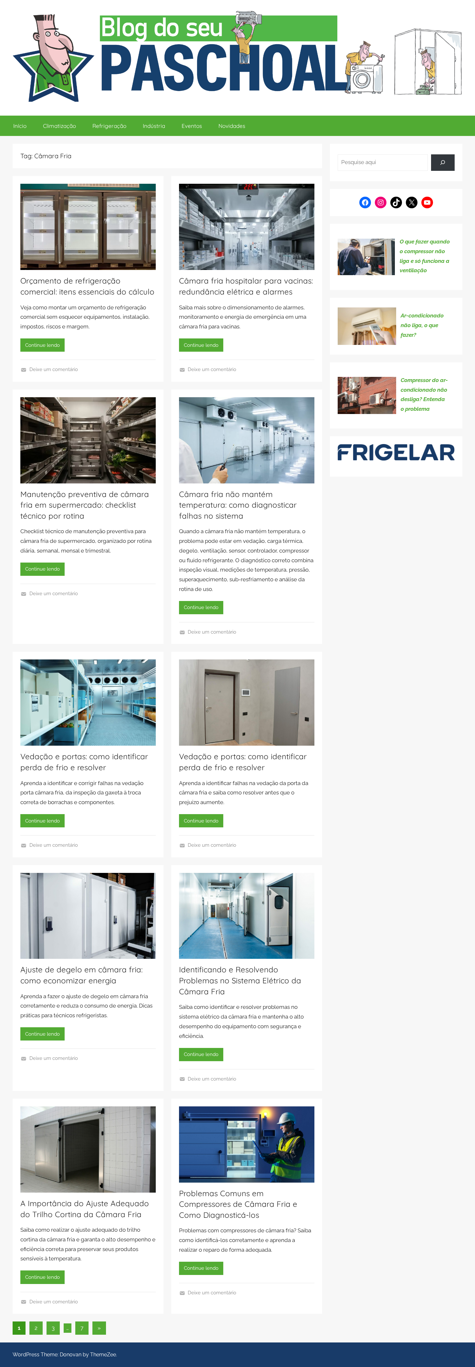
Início (19, 125)
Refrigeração (109, 125)
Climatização (59, 125)
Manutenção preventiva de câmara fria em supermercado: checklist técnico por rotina (84, 505)
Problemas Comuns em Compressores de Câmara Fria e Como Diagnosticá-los (238, 1204)
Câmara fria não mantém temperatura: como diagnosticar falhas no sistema (238, 505)
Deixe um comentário (53, 369)
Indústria (154, 125)
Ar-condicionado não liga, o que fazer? (422, 325)
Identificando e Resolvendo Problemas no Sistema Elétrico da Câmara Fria (240, 980)
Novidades (231, 125)
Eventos (192, 125)
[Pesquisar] (443, 162)
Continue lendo (42, 345)
